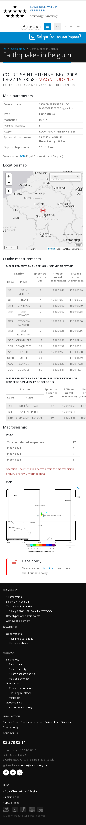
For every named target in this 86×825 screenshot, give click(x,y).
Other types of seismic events (23, 616)
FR (64, 26)
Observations (14, 633)
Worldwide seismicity (18, 620)
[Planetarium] (6, 809)
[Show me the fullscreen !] (9, 191)
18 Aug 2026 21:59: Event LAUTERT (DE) (30, 611)
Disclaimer (66, 722)
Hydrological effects (20, 692)
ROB (22, 156)
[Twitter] (31, 27)
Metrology (14, 697)
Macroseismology (19, 678)
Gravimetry (12, 683)
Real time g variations (21, 638)
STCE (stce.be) (12, 802)
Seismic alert (16, 664)
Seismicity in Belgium (18, 601)
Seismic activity (17, 669)
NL (71, 26)
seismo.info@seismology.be (30, 765)
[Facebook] (24, 27)
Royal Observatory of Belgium (21, 791)
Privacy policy (10, 727)
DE (78, 26)
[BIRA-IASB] (15, 809)
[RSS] (37, 27)
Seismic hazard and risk (22, 673)
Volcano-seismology (20, 707)
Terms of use (10, 722)
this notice (47, 568)
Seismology (18, 49)
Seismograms (14, 596)
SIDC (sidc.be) (12, 797)
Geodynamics (14, 702)
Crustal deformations (21, 688)
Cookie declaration (31, 722)
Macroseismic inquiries (19, 606)
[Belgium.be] (40, 809)
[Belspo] (32, 809)
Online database (18, 643)
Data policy (51, 722)
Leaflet (51, 248)
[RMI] (23, 809)
